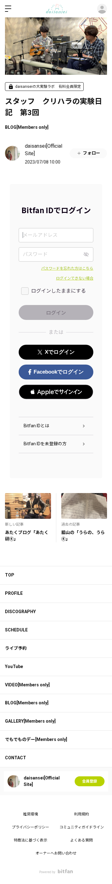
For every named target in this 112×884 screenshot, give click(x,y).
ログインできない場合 (74, 278)
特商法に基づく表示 (30, 840)
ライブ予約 (16, 648)
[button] (56, 391)
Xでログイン (60, 352)
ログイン (102, 9)
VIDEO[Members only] (27, 684)
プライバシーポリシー (30, 827)
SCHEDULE (16, 629)
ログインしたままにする (58, 291)
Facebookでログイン (59, 372)
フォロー (91, 152)
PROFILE (14, 593)
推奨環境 (30, 814)
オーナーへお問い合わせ (56, 853)
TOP (9, 574)
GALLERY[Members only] (30, 721)
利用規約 (81, 814)
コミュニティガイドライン (81, 827)
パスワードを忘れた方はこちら (67, 268)
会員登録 (89, 781)
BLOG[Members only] (27, 127)
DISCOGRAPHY (20, 611)
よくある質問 (81, 840)
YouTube (14, 666)
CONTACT (15, 757)
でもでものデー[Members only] (36, 739)
